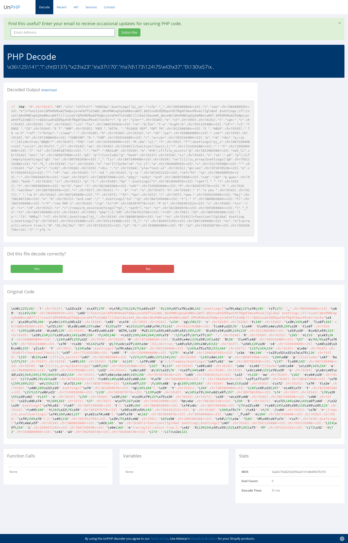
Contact (109, 7)
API (76, 7)
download (49, 90)
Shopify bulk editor (203, 538)
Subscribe (129, 32)
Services (91, 7)
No (148, 269)
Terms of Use (159, 538)
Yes (37, 269)
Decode (44, 7)
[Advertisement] (304, 116)
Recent (62, 7)
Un (12, 7)
